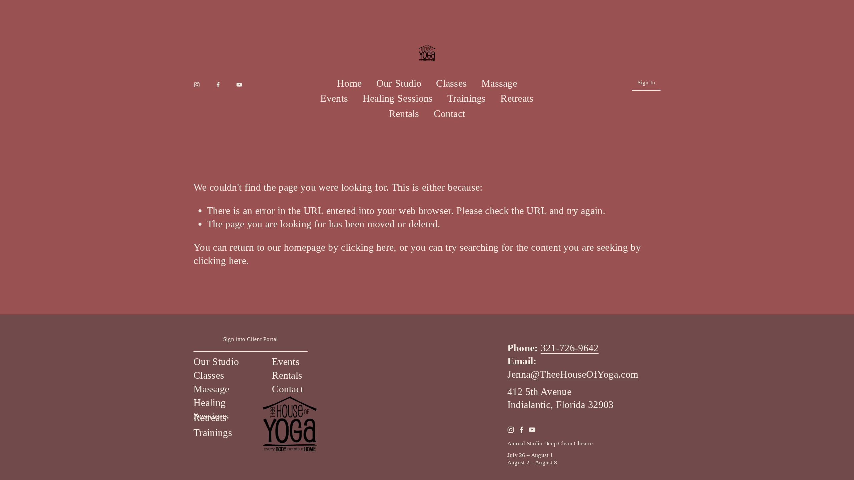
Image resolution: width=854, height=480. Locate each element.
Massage (499, 83)
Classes (451, 83)
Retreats (516, 98)
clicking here (367, 247)
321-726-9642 (570, 348)
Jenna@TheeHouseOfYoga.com (572, 374)
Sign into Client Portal (250, 339)
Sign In (646, 82)
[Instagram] (196, 83)
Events (334, 98)
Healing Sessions (398, 98)
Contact (449, 113)
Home (349, 83)
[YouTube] (239, 83)
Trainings (466, 98)
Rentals (404, 113)
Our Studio (399, 83)
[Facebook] (218, 83)
